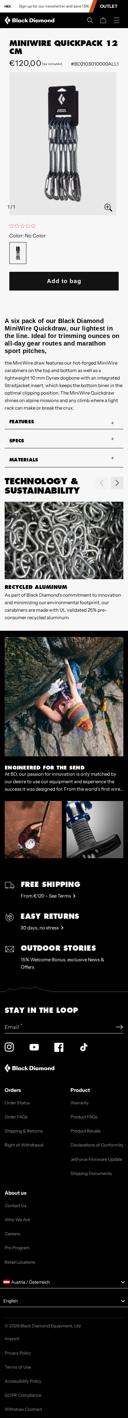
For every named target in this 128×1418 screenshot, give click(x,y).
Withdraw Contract (23, 1409)
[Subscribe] (119, 1027)
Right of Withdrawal (24, 1145)
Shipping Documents (91, 1173)
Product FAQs (84, 1117)
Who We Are (17, 1219)
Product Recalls (86, 1131)
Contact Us (15, 1205)
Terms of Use (18, 1367)
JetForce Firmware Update (96, 1159)
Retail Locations (20, 1262)
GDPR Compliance (23, 1395)
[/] (31, 20)
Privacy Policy (18, 1353)
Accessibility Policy (23, 1381)
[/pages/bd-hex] (8, 6)
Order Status (17, 1103)
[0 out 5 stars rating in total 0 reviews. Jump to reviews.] (24, 225)
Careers (12, 1233)
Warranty (80, 1103)
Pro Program (17, 1248)
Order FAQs (16, 1117)
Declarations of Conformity (97, 1145)
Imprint (12, 1338)
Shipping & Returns (24, 1131)
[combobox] (64, 1282)
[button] (90, 20)
